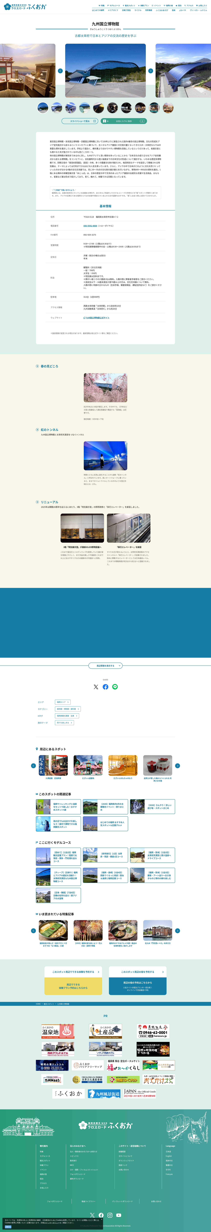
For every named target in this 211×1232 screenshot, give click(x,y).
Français (169, 1174)
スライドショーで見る (80, 121)
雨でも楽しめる (63, 722)
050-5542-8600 (90, 225)
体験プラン (44, 1165)
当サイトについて (125, 1156)
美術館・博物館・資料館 (66, 709)
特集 (41, 1151)
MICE (72, 1165)
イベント (43, 1169)
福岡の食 (43, 1174)
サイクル (138, 10)
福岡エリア (61, 702)
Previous (60, 70)
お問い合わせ (124, 1169)
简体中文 (169, 1160)
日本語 (168, 1151)
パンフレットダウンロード (122, 1201)
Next (150, 70)
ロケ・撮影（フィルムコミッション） (84, 1169)
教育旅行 (73, 1160)
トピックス (74, 1156)
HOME (38, 1004)
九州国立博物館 (63, 1004)
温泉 (173, 10)
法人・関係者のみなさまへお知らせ (83, 1151)
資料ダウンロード (77, 1178)
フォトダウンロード (77, 1174)
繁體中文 (169, 1165)
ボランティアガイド (126, 1160)
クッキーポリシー (53, 1223)
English (169, 1156)
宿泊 (41, 1178)
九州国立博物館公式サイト (98, 317)
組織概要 (122, 1151)
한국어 (168, 1169)
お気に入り (44, 1187)
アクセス (43, 1183)
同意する (8, 1227)
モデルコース (45, 1156)
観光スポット (49, 1004)
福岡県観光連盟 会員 (65, 715)
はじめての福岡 (98, 10)
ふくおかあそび (162, 10)
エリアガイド (113, 10)
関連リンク (123, 1165)
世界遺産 (148, 10)
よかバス (182, 10)
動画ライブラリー (88, 1201)
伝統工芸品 (126, 10)
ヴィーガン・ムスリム (198, 10)
